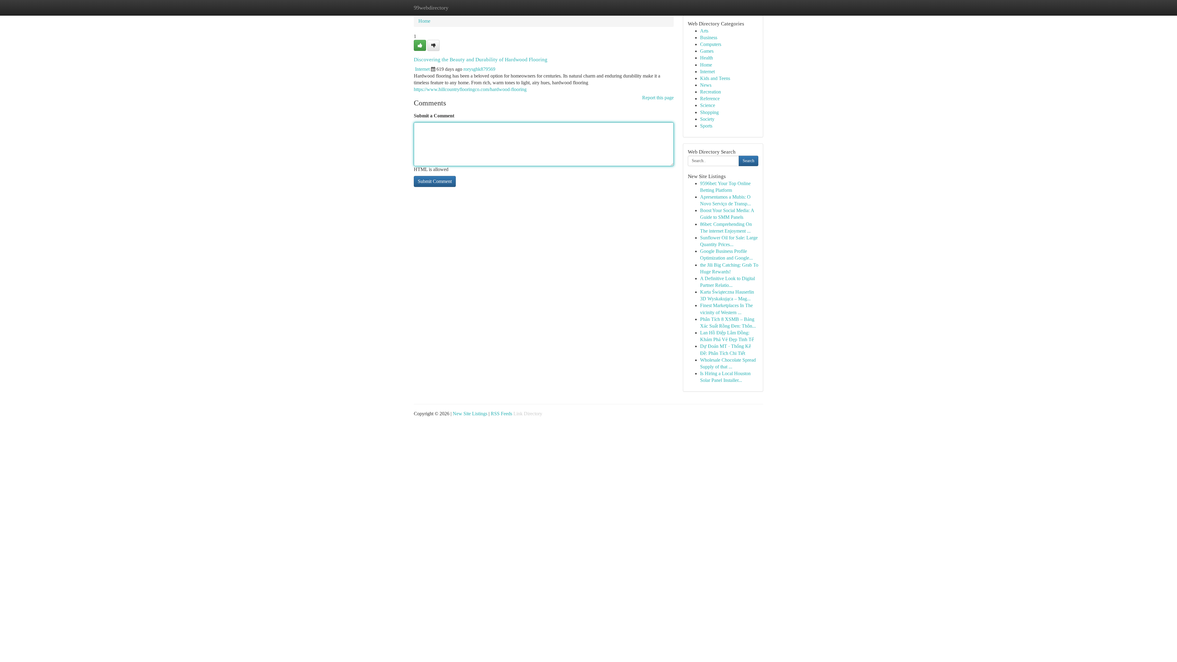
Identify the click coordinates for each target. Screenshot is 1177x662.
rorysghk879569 (479, 69)
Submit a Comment (434, 115)
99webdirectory (431, 8)
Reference (710, 98)
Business (708, 37)
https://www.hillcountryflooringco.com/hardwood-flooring (470, 89)
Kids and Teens (715, 78)
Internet (422, 69)
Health (706, 57)
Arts (704, 30)
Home (424, 21)
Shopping (709, 112)
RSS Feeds (501, 413)
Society (707, 119)
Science (707, 105)
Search (748, 160)
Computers (710, 44)
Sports (706, 125)
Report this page (658, 97)
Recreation (710, 91)
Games (707, 51)
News (705, 85)
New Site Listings (470, 413)
